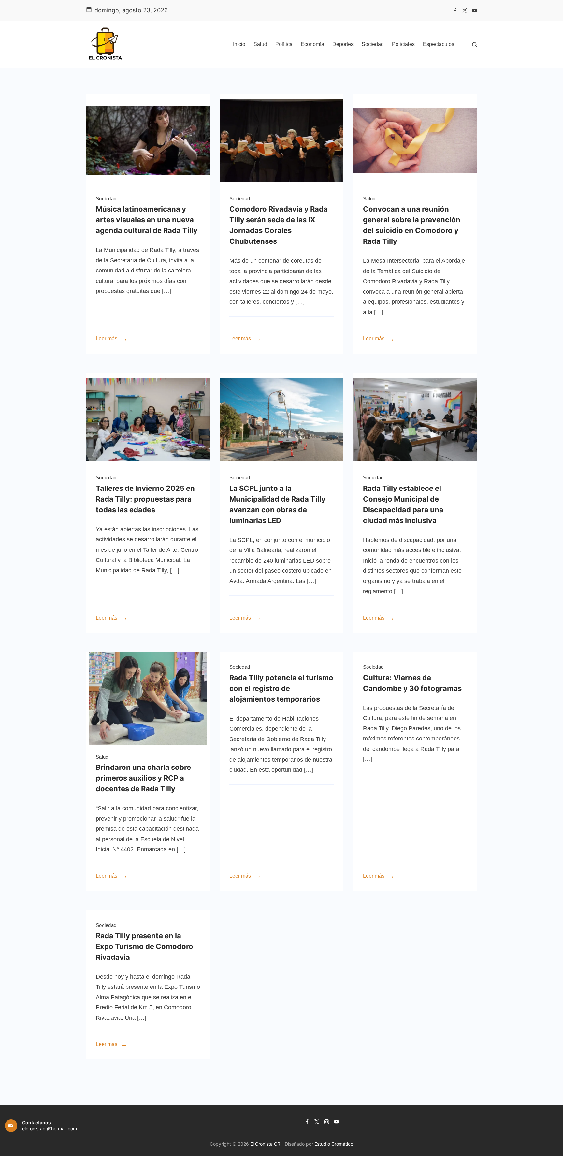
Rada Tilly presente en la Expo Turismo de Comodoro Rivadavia (144, 946)
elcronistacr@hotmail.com (49, 1128)
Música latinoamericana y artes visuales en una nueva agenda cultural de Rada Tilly (146, 220)
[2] (148, 464)
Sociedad (373, 44)
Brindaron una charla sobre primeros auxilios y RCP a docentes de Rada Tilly (143, 778)
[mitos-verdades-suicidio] (415, 185)
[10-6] (148, 743)
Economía (312, 44)
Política (284, 44)
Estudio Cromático (333, 1144)
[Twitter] (464, 10)
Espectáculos (438, 44)
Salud (260, 44)
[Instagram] (326, 1121)
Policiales (403, 44)
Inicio (239, 44)
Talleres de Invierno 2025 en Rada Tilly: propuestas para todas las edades (145, 499)
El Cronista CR (265, 1144)
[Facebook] (455, 10)
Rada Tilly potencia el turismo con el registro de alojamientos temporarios (281, 688)
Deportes (343, 44)
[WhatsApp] (148, 185)
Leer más (106, 338)
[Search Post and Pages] (474, 44)
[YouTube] (474, 10)
